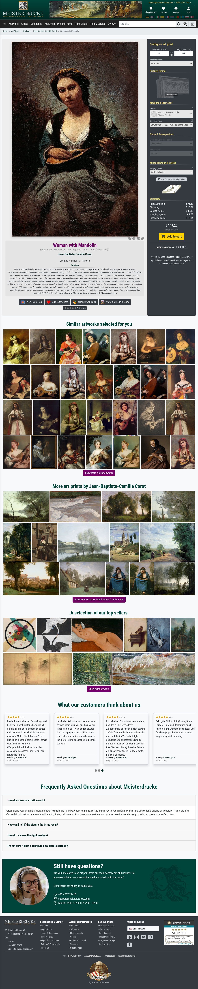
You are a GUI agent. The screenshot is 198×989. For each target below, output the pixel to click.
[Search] (179, 24)
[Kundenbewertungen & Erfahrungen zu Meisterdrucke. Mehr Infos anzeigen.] (179, 932)
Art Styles (50, 23)
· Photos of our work (77, 940)
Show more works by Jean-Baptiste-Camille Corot (99, 599)
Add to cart (173, 236)
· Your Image (74, 925)
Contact (112, 23)
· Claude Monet (104, 929)
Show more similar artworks (99, 472)
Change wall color (86, 302)
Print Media (81, 23)
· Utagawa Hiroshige (106, 940)
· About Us (44, 948)
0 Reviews (81, 308)
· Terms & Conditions (49, 933)
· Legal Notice (46, 929)
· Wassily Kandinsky (106, 937)
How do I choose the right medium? (28, 835)
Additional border (156, 60)
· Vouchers (73, 944)
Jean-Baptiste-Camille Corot (45, 31)
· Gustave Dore (104, 944)
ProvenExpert (21, 757)
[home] (4, 24)
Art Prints (14, 23)
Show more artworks (99, 688)
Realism (26, 31)
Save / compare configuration (172, 179)
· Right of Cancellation (49, 940)
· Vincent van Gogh (106, 925)
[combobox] (172, 63)
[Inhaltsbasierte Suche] (185, 24)
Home (5, 31)
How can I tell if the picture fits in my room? (33, 824)
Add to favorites (59, 302)
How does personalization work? (26, 800)
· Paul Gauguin (104, 933)
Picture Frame (64, 23)
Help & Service (97, 23)
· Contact (44, 925)
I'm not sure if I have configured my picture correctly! (38, 846)
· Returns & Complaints (50, 944)
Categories (36, 23)
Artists (24, 23)
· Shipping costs (76, 933)
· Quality (72, 937)
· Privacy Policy (46, 937)
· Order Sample (75, 948)
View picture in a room (116, 302)
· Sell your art (74, 929)
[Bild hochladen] (192, 24)
